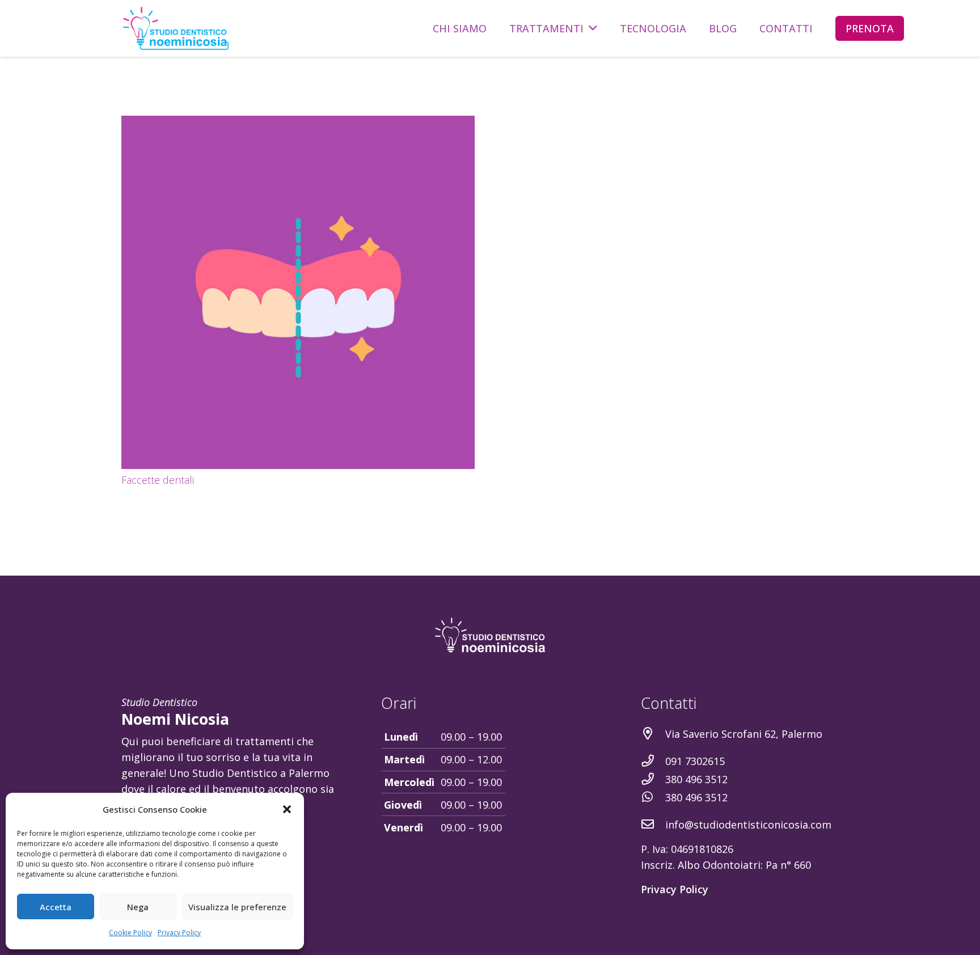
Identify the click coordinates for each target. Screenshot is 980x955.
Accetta (55, 906)
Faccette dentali (157, 480)
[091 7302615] (653, 761)
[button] (287, 809)
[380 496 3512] (653, 779)
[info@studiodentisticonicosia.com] (653, 825)
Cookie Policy (130, 932)
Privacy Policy (179, 932)
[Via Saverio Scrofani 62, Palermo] (653, 734)
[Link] (175, 28)
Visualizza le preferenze (237, 906)
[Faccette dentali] (298, 292)
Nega (138, 906)
